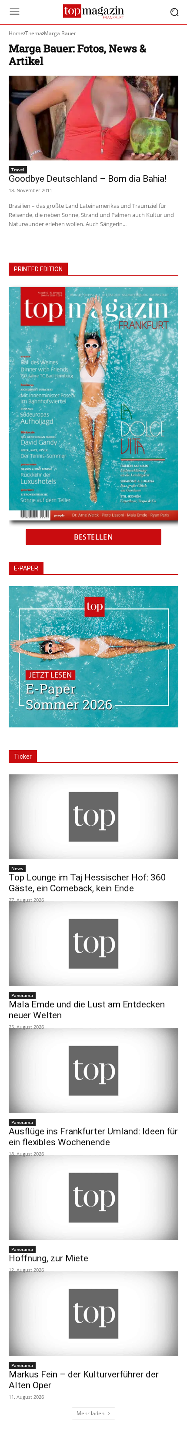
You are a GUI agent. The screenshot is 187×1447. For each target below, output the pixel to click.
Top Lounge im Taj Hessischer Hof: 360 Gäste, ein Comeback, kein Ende (87, 883)
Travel (17, 170)
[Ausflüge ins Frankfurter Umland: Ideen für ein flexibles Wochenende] (93, 1070)
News (17, 868)
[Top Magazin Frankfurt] (93, 11)
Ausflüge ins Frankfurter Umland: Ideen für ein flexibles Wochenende (93, 1136)
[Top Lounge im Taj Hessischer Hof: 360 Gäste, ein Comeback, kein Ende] (93, 816)
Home (16, 33)
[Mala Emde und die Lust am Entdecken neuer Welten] (93, 943)
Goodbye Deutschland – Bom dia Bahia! (88, 178)
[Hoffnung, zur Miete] (93, 1197)
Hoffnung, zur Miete (48, 1258)
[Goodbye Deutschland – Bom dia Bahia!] (93, 118)
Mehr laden (90, 1413)
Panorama (22, 995)
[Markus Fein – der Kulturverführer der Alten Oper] (93, 1313)
